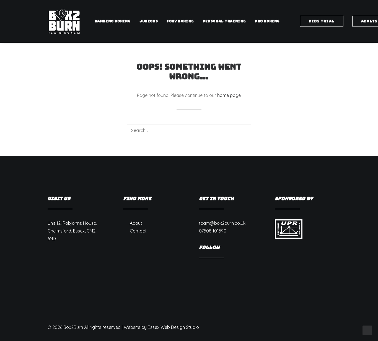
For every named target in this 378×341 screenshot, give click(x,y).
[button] (243, 130)
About (136, 223)
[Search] (189, 130)
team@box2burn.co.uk (222, 223)
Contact (138, 231)
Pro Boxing (267, 21)
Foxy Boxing (180, 21)
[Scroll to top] (367, 329)
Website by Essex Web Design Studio (161, 327)
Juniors (148, 21)
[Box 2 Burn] (64, 21)
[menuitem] (112, 21)
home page (229, 95)
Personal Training (224, 21)
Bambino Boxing (113, 21)
